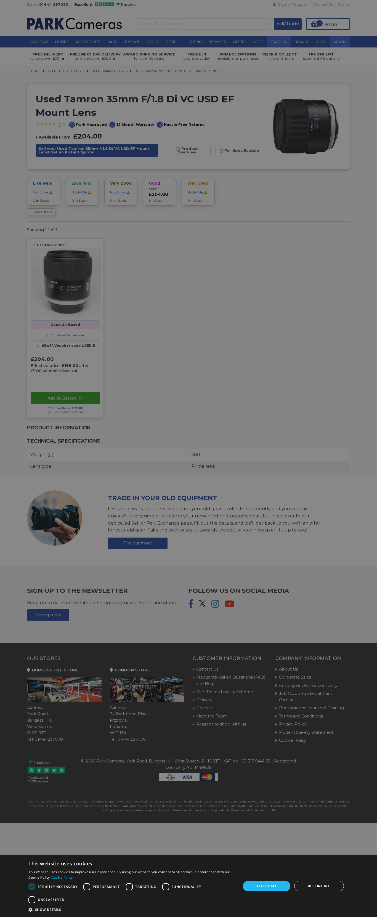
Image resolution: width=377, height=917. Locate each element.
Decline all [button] (319, 886)
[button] (131, 909)
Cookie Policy (62, 877)
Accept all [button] (266, 886)
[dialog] (188, 886)
